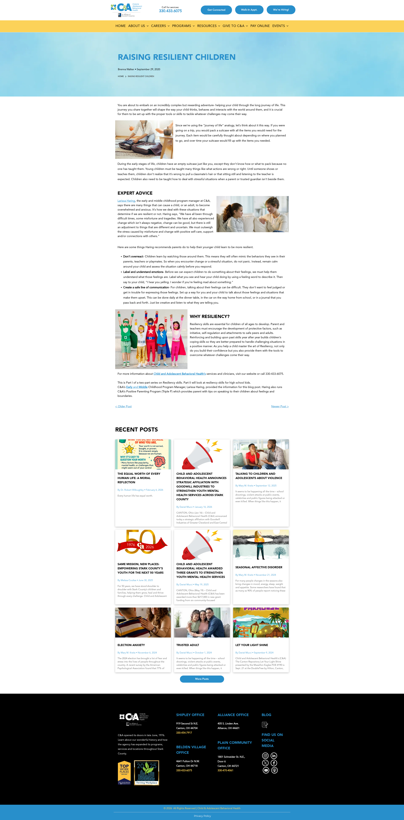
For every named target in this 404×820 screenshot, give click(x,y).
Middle (143, 387)
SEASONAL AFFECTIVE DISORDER (258, 567)
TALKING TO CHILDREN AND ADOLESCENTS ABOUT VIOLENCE (258, 476)
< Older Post (123, 406)
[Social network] (274, 770)
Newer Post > (280, 406)
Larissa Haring (126, 201)
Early (129, 387)
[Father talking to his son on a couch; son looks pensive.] (261, 454)
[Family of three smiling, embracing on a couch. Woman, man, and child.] (202, 623)
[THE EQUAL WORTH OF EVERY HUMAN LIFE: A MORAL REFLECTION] (143, 454)
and (135, 387)
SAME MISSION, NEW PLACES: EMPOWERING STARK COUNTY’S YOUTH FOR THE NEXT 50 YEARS (140, 568)
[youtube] (266, 770)
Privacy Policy (202, 815)
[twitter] (265, 763)
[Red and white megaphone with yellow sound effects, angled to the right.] (202, 545)
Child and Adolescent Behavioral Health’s (180, 374)
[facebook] (274, 763)
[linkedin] (274, 756)
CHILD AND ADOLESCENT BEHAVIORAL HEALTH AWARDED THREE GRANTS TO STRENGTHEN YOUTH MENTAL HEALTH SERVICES (200, 570)
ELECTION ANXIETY (131, 645)
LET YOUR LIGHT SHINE (251, 645)
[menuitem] (120, 26)
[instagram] (265, 756)
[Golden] (143, 545)
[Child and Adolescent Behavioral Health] (202, 454)
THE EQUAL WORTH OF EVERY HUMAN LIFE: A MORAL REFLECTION (139, 478)
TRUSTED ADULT (187, 645)
